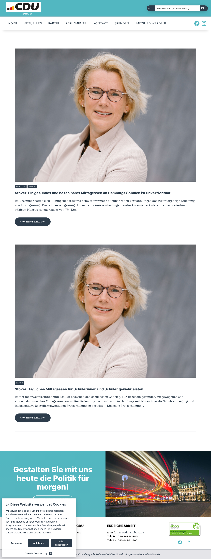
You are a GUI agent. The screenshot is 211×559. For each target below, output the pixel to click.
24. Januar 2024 (44, 187)
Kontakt (120, 554)
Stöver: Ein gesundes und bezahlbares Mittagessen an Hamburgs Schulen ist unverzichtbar (92, 193)
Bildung (32, 187)
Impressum (132, 554)
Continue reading (32, 221)
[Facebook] (196, 23)
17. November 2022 (33, 383)
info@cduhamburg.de (130, 532)
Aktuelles (20, 187)
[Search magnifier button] (204, 8)
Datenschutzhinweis (149, 554)
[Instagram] (204, 23)
